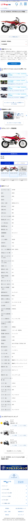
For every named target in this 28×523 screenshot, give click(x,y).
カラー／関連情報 (21, 163)
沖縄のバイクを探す (7, 482)
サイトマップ (21, 514)
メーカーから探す (5, 489)
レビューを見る (23, 425)
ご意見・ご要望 (7, 511)
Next (26, 115)
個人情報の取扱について (21, 508)
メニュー (25, 5)
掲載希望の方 (21, 511)
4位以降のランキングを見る (14, 451)
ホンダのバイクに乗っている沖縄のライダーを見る (14, 103)
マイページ (21, 5)
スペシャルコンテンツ (20, 482)
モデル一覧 (7, 163)
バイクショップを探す (6, 496)
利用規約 (7, 508)
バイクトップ (4, 485)
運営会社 (7, 514)
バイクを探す (14, 425)
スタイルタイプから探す (7, 492)
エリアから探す (5, 499)
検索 (16, 5)
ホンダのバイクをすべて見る (14, 122)
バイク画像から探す (6, 503)
